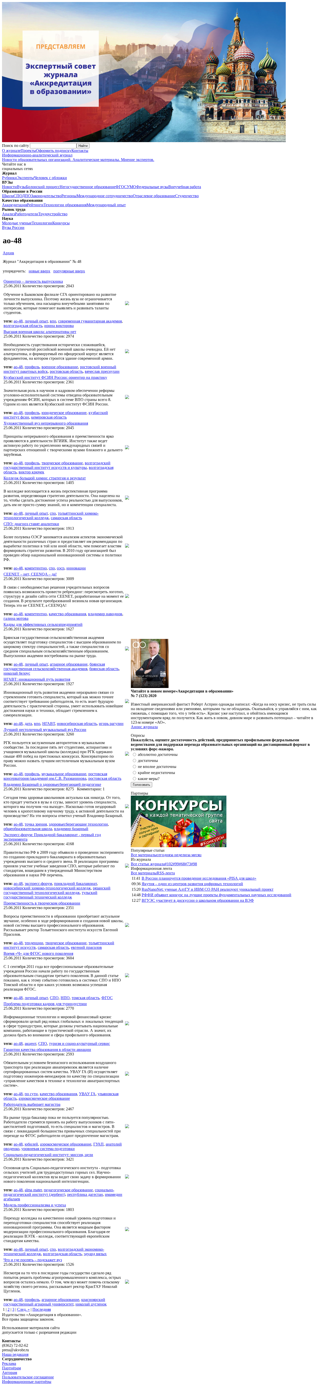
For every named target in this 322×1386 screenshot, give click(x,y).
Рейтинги (35, 205)
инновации (76, 568)
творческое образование (62, 463)
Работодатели (26, 214)
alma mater (33, 1190)
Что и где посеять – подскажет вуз (33, 1260)
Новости (9, 187)
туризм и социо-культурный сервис (79, 1043)
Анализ (8, 214)
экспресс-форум (38, 883)
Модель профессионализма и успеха (35, 1205)
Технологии (42, 223)
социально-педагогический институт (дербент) (59, 1192)
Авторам (9, 1372)
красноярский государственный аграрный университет (54, 1301)
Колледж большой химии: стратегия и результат (45, 478)
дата (28, 723)
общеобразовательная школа (28, 829)
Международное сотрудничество (104, 196)
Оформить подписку (53, 150)
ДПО (26, 196)
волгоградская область (23, 325)
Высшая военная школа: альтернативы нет (40, 332)
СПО (18, 196)
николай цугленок (91, 1304)
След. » (23, 1309)
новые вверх (39, 271)
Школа (8, 196)
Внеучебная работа (184, 187)
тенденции (34, 943)
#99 (176, 864)
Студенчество (187, 196)
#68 (182, 864)
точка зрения (36, 824)
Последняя (41, 1309)
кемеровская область (49, 417)
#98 (194, 864)
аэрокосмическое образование (44, 1098)
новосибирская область (77, 723)
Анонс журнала (144, 727)
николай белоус (17, 673)
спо (53, 513)
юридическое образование (64, 413)
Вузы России (13, 227)
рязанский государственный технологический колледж (57, 890)
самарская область (66, 518)
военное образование (60, 367)
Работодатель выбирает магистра (32, 1104)
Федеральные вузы (152, 187)
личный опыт (36, 321)
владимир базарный (71, 829)
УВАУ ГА (87, 1094)
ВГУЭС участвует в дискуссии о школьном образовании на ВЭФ (198, 900)
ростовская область (66, 371)
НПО (65, 998)
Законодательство (46, 196)
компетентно (36, 568)
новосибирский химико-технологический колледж (47, 888)
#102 (169, 864)
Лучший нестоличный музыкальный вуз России (45, 729)
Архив (8, 253)
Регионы (68, 196)
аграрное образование (69, 664)
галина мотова (16, 618)
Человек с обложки (50, 178)
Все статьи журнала (148, 864)
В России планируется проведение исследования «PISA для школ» (199, 878)
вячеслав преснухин (102, 371)
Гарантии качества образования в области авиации (47, 1049)
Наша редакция (15, 1354)
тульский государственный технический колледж (50, 894)
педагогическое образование (68, 1190)
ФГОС (121, 187)
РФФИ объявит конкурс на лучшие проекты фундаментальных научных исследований (216, 895)
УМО (131, 187)
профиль (32, 367)
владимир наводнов (105, 614)
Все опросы (309, 735)
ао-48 (18, 321)
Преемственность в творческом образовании (42, 903)
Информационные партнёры (26, 1381)
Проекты (28, 150)
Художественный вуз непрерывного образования (46, 423)
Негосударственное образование (87, 187)
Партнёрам (11, 1368)
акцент (30, 1043)
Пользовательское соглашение (28, 1377)
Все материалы (144, 855)
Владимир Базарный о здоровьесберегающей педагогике (52, 784)
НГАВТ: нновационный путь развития (37, 679)
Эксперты (25, 178)
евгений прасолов (86, 947)
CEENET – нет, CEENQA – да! (30, 574)
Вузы (21, 187)
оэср (60, 568)
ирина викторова (59, 325)
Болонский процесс (43, 187)
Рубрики (9, 178)
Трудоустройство (52, 214)
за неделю (178, 855)
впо (53, 321)
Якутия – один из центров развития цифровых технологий (192, 884)
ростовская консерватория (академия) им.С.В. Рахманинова (55, 776)
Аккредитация (14, 205)
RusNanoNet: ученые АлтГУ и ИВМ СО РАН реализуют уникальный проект (207, 889)
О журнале (11, 150)
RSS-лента (166, 873)
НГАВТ (48, 723)
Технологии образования (65, 205)
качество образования (67, 614)
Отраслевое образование (154, 196)
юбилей (31, 1144)
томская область (85, 998)
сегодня (163, 855)
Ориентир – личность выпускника (33, 281)
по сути (31, 1094)
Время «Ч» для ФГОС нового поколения (38, 953)
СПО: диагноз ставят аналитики (31, 524)
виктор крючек (31, 472)
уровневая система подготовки (48, 1149)
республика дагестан (85, 1194)
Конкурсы (61, 223)
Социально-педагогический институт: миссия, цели (48, 1155)
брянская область (104, 669)
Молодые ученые (17, 223)
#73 (188, 864)
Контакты (79, 150)
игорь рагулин (111, 723)
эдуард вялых (95, 1254)
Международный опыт (106, 205)
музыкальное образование (64, 774)
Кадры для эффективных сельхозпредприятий (43, 624)
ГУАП (98, 1144)
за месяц (194, 855)
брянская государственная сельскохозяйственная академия (54, 666)
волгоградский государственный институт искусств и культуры (57, 465)
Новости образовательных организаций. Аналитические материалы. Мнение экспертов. (78, 157)
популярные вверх (69, 271)
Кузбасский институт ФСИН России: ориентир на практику (55, 377)
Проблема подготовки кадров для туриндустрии (45, 1004)
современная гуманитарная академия (90, 321)
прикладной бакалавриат (75, 883)
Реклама (9, 1363)
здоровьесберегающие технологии (78, 824)
